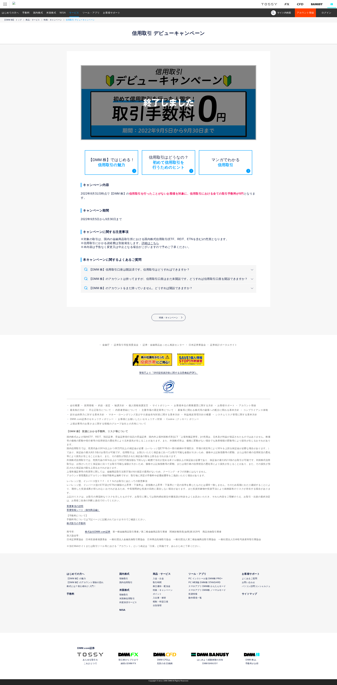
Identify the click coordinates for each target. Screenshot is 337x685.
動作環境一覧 (195, 598)
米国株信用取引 (127, 598)
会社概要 (75, 405)
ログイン (326, 12)
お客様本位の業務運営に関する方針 (193, 405)
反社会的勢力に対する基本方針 (87, 414)
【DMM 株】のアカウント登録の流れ (85, 582)
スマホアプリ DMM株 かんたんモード (207, 586)
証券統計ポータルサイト (223, 345)
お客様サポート (111, 12)
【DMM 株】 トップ (13, 20)
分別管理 (157, 605)
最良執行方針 (77, 410)
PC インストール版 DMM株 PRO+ (206, 578)
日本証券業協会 (197, 345)
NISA (63, 12)
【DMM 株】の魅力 (76, 578)
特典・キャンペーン (53, 20)
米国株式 (51, 12)
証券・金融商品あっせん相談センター (163, 345)
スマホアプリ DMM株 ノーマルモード (207, 590)
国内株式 (38, 12)
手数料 (26, 12)
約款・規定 (104, 405)
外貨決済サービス (128, 602)
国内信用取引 (126, 582)
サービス (74, 12)
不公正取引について (100, 410)
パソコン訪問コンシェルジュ (256, 586)
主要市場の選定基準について (158, 410)
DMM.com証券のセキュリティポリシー (92, 419)
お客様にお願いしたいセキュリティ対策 (140, 419)
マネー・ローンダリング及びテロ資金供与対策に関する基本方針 (144, 414)
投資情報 (193, 594)
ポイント (157, 594)
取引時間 (157, 582)
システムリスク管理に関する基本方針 (236, 414)
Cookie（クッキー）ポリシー (182, 419)
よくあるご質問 (249, 578)
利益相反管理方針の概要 (197, 414)
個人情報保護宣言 (138, 405)
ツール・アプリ (91, 12)
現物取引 (123, 578)
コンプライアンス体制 (255, 410)
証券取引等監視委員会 (126, 345)
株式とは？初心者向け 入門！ (81, 586)
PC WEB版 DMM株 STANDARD (205, 582)
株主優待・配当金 (161, 586)
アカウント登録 (305, 12)
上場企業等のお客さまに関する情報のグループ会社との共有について (108, 423)
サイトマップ (249, 593)
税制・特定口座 (160, 601)
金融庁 (106, 345)
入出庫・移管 (159, 598)
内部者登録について (126, 410)
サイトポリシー (161, 405)
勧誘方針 (119, 405)
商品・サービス (33, 20)
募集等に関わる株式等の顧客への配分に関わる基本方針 (208, 410)
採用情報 (89, 405)
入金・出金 (158, 578)
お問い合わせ (248, 582)
